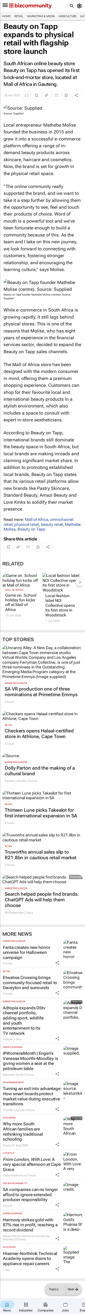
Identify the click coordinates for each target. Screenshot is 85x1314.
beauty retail (52, 524)
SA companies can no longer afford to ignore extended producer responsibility (30, 1194)
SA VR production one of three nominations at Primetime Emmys (41, 691)
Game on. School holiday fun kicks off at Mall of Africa (20, 602)
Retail (18, 16)
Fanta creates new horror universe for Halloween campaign (26, 952)
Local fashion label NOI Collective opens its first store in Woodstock (60, 605)
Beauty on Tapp (31, 529)
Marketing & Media (41, 16)
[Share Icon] (57, 962)
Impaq (7, 1145)
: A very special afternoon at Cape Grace (32, 1164)
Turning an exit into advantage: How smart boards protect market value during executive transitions (32, 1096)
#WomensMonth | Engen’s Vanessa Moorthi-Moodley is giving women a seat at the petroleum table (30, 1061)
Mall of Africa (36, 519)
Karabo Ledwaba (16, 781)
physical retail (26, 524)
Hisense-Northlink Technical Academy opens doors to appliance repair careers (30, 1258)
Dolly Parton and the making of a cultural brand (40, 770)
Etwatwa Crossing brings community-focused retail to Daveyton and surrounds (30, 982)
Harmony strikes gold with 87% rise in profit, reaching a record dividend (30, 1224)
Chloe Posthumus (14, 1175)
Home (6, 16)
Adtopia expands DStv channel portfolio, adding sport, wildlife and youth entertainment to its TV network (24, 1020)
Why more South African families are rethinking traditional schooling (23, 1131)
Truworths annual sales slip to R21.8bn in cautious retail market (40, 854)
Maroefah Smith (13, 1074)
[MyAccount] (80, 5)
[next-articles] (80, 582)
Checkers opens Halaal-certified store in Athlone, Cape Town (39, 733)
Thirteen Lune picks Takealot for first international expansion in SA (41, 813)
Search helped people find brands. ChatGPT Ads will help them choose (42, 899)
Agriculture (67, 16)
